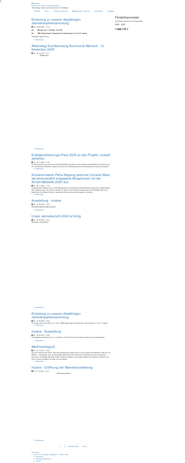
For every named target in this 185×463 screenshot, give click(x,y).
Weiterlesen (40, 40)
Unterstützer (99, 11)
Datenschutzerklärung (43, 459)
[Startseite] (35, 3)
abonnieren (35, 452)
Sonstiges (110, 11)
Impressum (39, 456)
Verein (47, 11)
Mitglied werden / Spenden (81, 11)
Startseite (37, 11)
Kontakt (38, 461)
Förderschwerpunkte (60, 11)
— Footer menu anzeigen (40, 454)
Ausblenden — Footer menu (58, 454)
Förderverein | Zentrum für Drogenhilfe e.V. (46, 6)
